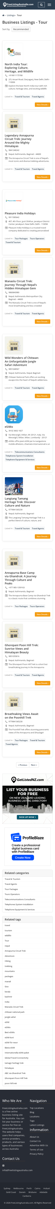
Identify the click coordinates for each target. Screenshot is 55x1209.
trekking (8, 966)
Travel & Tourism (22, 96)
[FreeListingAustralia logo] (17, 4)
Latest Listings (37, 1125)
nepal (7, 945)
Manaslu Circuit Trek (14, 1006)
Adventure (9, 956)
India (7, 1001)
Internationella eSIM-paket (17, 1052)
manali (8, 981)
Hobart (46, 1188)
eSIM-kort (9, 1037)
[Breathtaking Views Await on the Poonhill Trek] (14, 702)
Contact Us (35, 1141)
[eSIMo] (14, 414)
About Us (34, 1136)
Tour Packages (21, 238)
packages (9, 976)
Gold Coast (11, 1192)
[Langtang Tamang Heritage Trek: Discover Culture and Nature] (14, 486)
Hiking (8, 961)
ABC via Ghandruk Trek (15, 1073)
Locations (34, 1116)
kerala (7, 991)
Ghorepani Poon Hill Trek (16, 1078)
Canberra (27, 1196)
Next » (34, 765)
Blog (32, 1112)
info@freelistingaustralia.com (17, 1170)
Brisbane (33, 1192)
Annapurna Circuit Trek (15, 950)
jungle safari (10, 1017)
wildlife (8, 935)
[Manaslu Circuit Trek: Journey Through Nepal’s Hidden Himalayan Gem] (14, 269)
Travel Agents (38, 96)
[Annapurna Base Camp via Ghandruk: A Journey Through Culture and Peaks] (14, 560)
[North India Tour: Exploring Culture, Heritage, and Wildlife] (14, 52)
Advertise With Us (39, 1145)
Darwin (22, 1192)
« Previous (22, 765)
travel (7, 925)
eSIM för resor (11, 1042)
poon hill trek (11, 1083)
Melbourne (18, 1188)
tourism (8, 930)
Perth (29, 1188)
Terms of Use (36, 1149)
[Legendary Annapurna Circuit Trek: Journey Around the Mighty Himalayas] (14, 123)
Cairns (37, 1188)
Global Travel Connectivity (16, 1057)
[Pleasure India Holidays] (14, 201)
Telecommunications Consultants (29, 452)
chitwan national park (14, 1012)
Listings (11, 15)
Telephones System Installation (19, 455)
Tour (7, 940)
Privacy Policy (36, 1153)
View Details (42, 104)
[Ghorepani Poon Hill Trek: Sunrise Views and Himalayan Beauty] (14, 633)
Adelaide (43, 1192)
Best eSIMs (10, 1032)
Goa (6, 986)
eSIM (7, 1022)
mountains (10, 971)
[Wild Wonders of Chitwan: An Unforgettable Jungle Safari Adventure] (14, 345)
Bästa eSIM (10, 1047)
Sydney (7, 1188)
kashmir (8, 996)
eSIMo (8, 1027)
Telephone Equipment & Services (20, 459)
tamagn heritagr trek (14, 1063)
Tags (32, 1120)
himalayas (9, 1068)
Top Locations (37, 1108)
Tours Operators (37, 238)
